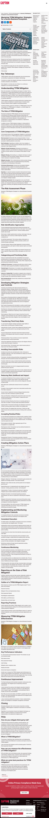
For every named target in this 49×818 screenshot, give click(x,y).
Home (2, 13)
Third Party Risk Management (14, 13)
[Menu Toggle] (46, 3)
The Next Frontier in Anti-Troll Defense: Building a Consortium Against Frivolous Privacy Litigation (36, 30)
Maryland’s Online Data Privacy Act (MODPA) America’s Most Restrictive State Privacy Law (44, 64)
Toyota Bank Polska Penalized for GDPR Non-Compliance (43, 54)
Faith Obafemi (5, 776)
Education (6, 13)
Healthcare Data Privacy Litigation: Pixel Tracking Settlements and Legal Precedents (44, 19)
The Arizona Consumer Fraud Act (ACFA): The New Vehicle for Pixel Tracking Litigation (44, 29)
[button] (2, 22)
